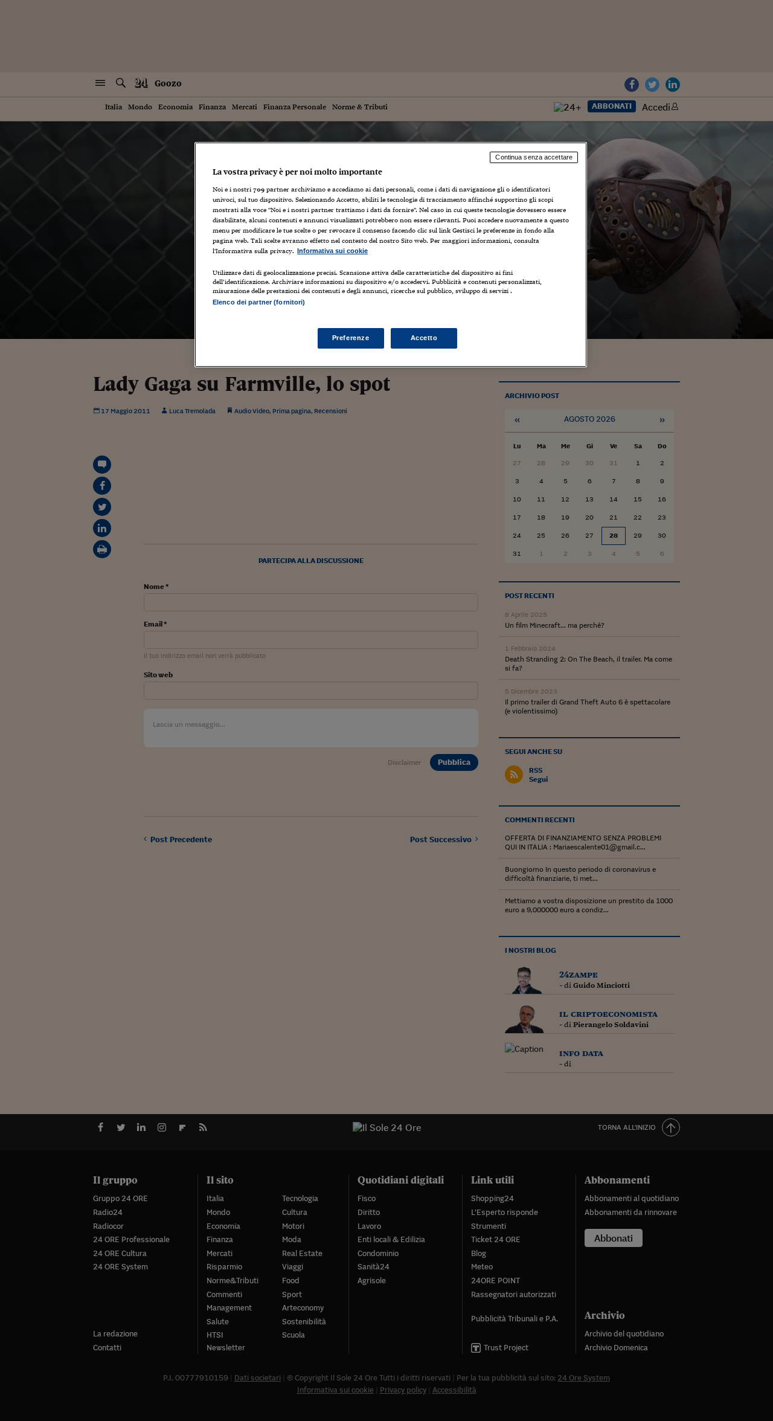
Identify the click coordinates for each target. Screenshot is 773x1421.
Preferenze (351, 337)
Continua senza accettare (534, 157)
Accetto (424, 337)
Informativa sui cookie (332, 250)
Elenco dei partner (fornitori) (259, 302)
